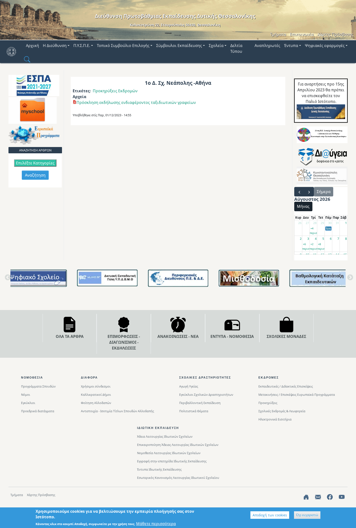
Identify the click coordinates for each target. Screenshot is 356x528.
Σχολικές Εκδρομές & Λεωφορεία (281, 411)
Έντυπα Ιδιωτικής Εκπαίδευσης (159, 469)
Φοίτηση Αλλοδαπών (96, 403)
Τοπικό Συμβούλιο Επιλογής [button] (123, 45)
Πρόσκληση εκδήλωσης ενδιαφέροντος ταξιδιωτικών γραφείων (136, 102)
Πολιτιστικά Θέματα (193, 411)
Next (349, 279)
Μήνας (303, 206)
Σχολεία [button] (216, 45)
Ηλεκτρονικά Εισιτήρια (275, 419)
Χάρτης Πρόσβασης (335, 34)
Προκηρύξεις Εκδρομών (115, 90)
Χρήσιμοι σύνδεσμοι (95, 386)
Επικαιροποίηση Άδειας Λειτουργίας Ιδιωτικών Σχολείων (177, 445)
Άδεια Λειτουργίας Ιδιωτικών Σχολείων (165, 437)
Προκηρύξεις (267, 403)
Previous (6, 279)
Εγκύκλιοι (28, 403)
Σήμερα (324, 191)
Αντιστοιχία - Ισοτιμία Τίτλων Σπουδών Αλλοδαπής (117, 411)
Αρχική (32, 45)
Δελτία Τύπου (236, 48)
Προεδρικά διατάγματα (37, 411)
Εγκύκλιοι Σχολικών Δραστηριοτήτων (206, 395)
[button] (27, 59)
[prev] (299, 191)
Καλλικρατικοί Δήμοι (96, 395)
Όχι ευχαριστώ (307, 515)
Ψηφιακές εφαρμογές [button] (325, 45)
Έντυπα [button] (291, 45)
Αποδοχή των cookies (270, 515)
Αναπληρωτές (267, 45)
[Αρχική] (13, 51)
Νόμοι (25, 395)
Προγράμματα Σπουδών (38, 386)
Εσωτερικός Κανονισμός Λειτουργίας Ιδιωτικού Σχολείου (178, 478)
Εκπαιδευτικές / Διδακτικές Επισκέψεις (285, 386)
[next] (309, 191)
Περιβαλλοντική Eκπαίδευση (200, 403)
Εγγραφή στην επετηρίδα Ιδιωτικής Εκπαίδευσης (172, 461)
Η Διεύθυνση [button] (55, 45)
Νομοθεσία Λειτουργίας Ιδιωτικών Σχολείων (169, 453)
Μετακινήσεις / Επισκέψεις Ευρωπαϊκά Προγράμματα (296, 395)
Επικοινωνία (302, 34)
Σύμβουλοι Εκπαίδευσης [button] (179, 45)
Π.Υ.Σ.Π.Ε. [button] (81, 45)
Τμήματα (278, 34)
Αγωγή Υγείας (188, 386)
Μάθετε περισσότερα (156, 523)
